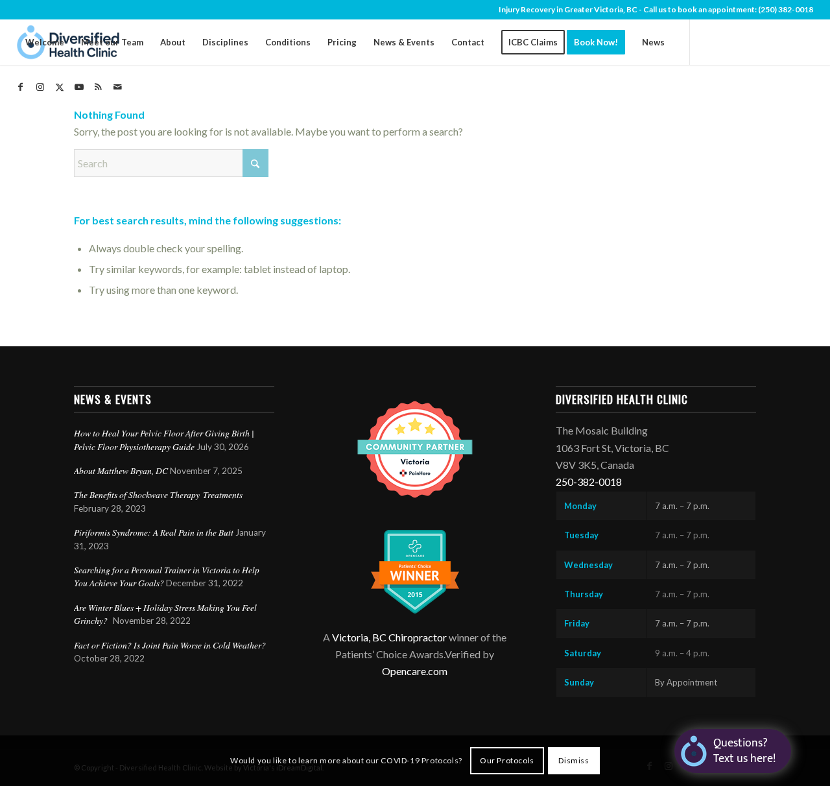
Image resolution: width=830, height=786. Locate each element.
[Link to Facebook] (20, 87)
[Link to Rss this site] (98, 87)
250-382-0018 (589, 481)
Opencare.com (414, 671)
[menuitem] (45, 42)
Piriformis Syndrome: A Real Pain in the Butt (153, 532)
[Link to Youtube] (79, 87)
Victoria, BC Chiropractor (389, 637)
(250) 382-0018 (785, 9)
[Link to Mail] (118, 87)
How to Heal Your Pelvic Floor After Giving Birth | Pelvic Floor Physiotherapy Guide (164, 439)
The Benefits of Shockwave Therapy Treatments (158, 494)
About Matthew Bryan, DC (121, 470)
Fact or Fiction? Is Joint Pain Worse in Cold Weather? (170, 645)
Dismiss (573, 760)
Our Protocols (507, 760)
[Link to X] (59, 87)
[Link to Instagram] (40, 87)
